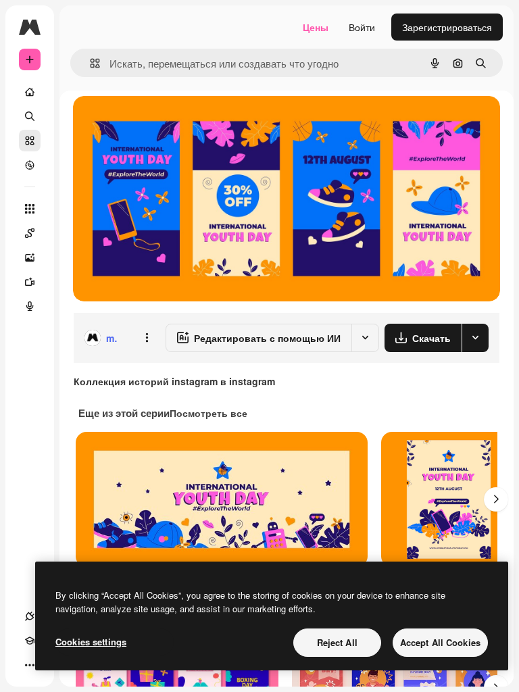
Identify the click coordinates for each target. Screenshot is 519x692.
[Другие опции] (146, 337)
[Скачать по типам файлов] (475, 338)
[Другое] (30, 665)
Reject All (337, 642)
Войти (362, 27)
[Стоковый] (30, 140)
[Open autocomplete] (89, 63)
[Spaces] (30, 233)
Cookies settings (90, 641)
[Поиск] (30, 116)
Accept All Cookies (440, 642)
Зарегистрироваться (447, 27)
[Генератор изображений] (30, 257)
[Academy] (30, 640)
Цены (315, 27)
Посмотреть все (208, 413)
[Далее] (496, 499)
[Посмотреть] (30, 165)
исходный (164, 121)
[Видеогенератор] (30, 282)
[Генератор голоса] (30, 306)
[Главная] (30, 92)
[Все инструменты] (30, 209)
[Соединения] (30, 616)
